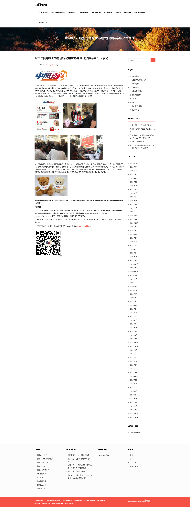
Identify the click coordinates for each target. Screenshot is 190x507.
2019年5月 (133, 320)
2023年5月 (133, 197)
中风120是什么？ (73, 12)
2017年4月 (133, 402)
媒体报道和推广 (108, 12)
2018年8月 (133, 354)
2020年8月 (133, 279)
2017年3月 (133, 406)
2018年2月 (133, 369)
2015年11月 (134, 417)
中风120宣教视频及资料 (58, 12)
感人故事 (118, 12)
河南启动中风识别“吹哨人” (139, 142)
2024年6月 (133, 163)
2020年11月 (134, 268)
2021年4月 (133, 249)
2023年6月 (133, 193)
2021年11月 (134, 227)
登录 (131, 455)
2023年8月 (133, 186)
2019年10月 (134, 301)
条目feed (133, 459)
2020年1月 (133, 298)
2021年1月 (133, 260)
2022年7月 (133, 204)
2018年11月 (134, 342)
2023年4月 (133, 201)
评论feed (133, 462)
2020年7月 (133, 283)
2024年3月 (133, 171)
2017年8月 (133, 387)
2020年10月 (134, 272)
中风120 (41, 5)
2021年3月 (133, 253)
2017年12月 (134, 372)
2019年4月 (133, 324)
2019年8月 (133, 309)
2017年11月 (134, 376)
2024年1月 (133, 174)
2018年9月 (133, 350)
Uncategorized (50, 65)
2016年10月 (134, 413)
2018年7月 (133, 357)
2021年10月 (134, 230)
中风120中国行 (43, 12)
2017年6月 (133, 395)
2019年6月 (133, 316)
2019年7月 (133, 313)
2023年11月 (134, 178)
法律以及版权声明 (139, 12)
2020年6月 (133, 286)
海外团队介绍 (43, 22)
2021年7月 (133, 242)
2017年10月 (134, 380)
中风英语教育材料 (96, 12)
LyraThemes (147, 501)
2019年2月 (133, 331)
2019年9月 (133, 305)
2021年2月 (133, 257)
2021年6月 (133, 245)
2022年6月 (133, 208)
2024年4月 (133, 167)
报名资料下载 (128, 12)
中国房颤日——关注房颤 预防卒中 (141, 125)
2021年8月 (133, 238)
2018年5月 (133, 365)
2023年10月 (134, 182)
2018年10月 (134, 346)
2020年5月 (133, 290)
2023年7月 (133, 189)
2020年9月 (133, 275)
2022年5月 (133, 212)
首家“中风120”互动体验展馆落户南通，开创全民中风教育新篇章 (142, 136)
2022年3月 (133, 215)
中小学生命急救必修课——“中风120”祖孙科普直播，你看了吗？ (142, 146)
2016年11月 (134, 410)
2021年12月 (134, 223)
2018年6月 (133, 361)
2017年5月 (133, 399)
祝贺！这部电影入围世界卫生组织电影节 (142, 130)
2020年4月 (133, 294)
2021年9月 (133, 234)
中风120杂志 (84, 12)
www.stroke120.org (83, 226)
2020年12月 (134, 264)
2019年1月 (133, 335)
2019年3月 (133, 328)
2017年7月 (133, 391)
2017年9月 (133, 384)
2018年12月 (134, 339)
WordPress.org (135, 466)
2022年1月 (133, 219)
